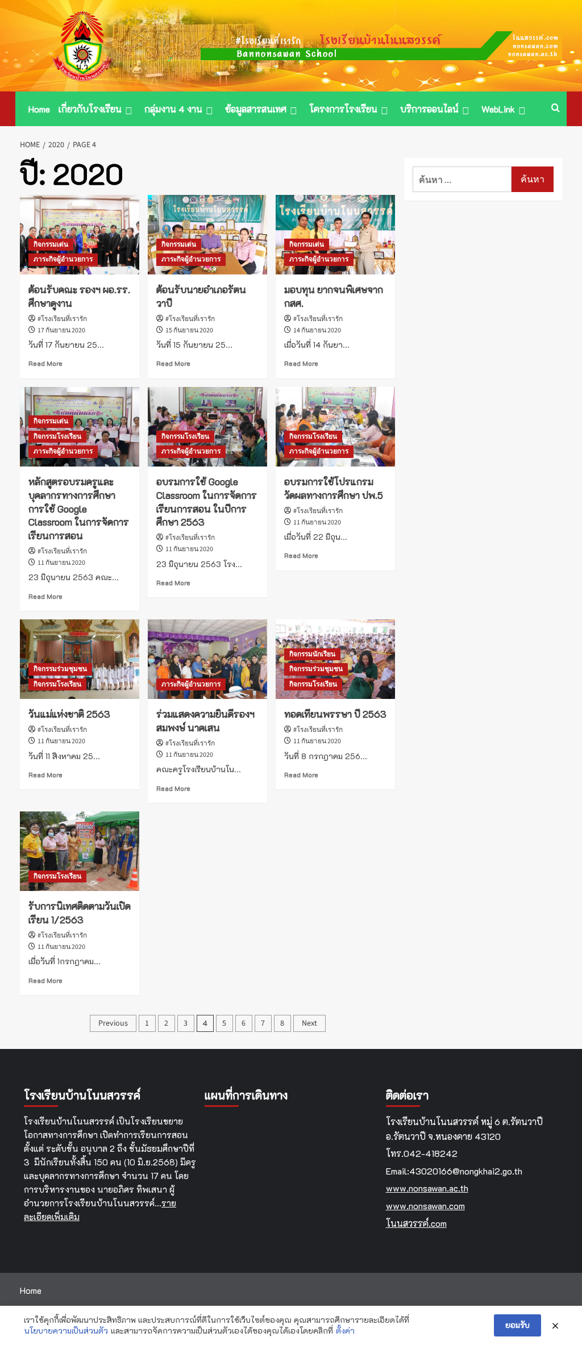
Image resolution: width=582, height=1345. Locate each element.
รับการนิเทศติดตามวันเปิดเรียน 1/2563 (79, 913)
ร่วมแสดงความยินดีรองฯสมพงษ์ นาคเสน (205, 720)
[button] (555, 109)
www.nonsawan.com (425, 1205)
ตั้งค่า (345, 1330)
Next (309, 1023)
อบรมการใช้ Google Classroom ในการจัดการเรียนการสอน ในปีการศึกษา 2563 (206, 501)
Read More (45, 363)
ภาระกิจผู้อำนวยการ (63, 259)
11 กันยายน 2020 (61, 563)
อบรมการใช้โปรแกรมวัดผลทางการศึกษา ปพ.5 (333, 488)
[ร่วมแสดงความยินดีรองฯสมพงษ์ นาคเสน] (207, 659)
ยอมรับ (517, 1324)
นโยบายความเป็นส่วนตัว (66, 1330)
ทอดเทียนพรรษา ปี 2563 (335, 713)
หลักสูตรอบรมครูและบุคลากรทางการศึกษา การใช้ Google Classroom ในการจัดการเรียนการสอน (78, 508)
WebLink (498, 109)
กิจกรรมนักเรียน (312, 654)
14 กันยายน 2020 (317, 330)
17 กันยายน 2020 (61, 330)
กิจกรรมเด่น (51, 244)
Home (39, 109)
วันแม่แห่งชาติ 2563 (69, 713)
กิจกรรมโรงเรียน (57, 437)
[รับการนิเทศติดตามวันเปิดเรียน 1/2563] (79, 851)
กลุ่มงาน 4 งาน (173, 109)
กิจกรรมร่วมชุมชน (60, 669)
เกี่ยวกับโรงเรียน (90, 109)
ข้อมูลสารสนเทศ (255, 109)
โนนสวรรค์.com (416, 1223)
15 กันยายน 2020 (189, 330)
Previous (113, 1023)
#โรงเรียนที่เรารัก (62, 319)
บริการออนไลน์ (429, 109)
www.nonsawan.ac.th (427, 1188)
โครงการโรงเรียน (343, 109)
